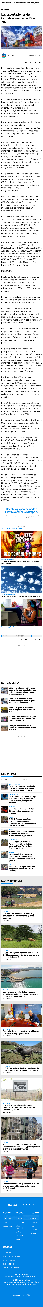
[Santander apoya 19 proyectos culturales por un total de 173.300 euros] (4, 710)
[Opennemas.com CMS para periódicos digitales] (21, 1295)
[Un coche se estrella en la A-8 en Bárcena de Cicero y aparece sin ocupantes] (4, 809)
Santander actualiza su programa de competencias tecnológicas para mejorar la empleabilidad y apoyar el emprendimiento (22, 691)
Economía (5, 9)
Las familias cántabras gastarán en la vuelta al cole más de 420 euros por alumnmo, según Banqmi (21, 1186)
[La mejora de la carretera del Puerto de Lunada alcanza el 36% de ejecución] (4, 728)
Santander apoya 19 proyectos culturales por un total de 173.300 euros (22, 709)
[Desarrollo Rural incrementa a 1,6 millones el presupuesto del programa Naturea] (21, 1015)
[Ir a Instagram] (26, 1204)
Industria (33, 1222)
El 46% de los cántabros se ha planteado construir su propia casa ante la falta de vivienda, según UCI (19, 1107)
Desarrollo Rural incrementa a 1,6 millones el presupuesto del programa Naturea (21, 1032)
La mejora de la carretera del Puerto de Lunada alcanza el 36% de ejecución (22, 727)
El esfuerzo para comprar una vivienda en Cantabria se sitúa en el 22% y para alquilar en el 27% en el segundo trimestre (21, 1146)
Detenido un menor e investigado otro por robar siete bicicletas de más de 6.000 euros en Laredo (22, 788)
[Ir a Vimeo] (30, 1204)
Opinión (19, 1232)
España (32, 1226)
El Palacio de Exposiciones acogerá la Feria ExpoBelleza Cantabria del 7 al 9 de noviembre (22, 718)
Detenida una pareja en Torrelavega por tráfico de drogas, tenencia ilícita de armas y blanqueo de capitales (22, 799)
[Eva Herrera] (4, 55)
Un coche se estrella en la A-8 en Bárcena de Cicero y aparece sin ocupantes (21, 810)
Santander (7, 1222)
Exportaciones (20, 636)
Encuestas (20, 1222)
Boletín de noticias (20, 1227)
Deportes (33, 1230)
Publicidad (7, 1253)
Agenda (19, 1218)
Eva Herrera (11, 56)
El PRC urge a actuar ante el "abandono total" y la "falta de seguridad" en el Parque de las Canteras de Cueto (20, 844)
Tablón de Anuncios (11, 1268)
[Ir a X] (23, 1204)
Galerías (19, 1235)
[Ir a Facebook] (20, 1204)
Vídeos (18, 1239)
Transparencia (9, 1264)
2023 (34, 636)
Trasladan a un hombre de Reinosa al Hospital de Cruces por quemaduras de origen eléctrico (22, 833)
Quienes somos (9, 1260)
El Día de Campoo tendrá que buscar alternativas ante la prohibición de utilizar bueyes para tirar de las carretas (22, 822)
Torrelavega (8, 1226)
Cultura (33, 1233)
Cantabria (6, 636)
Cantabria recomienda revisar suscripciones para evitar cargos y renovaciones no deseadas (22, 700)
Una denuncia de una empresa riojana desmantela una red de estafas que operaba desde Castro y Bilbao (22, 857)
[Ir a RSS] (33, 1204)
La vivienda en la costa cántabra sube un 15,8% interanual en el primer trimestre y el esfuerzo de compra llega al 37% (20, 994)
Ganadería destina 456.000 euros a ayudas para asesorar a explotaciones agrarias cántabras (20, 915)
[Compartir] (21, 62)
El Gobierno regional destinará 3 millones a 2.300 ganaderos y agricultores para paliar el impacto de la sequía (21, 955)
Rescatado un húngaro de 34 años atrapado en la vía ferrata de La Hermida (22, 868)
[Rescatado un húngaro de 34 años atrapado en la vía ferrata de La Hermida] (4, 867)
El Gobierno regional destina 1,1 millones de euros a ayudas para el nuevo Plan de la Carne (21, 1069)
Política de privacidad (11, 1256)
